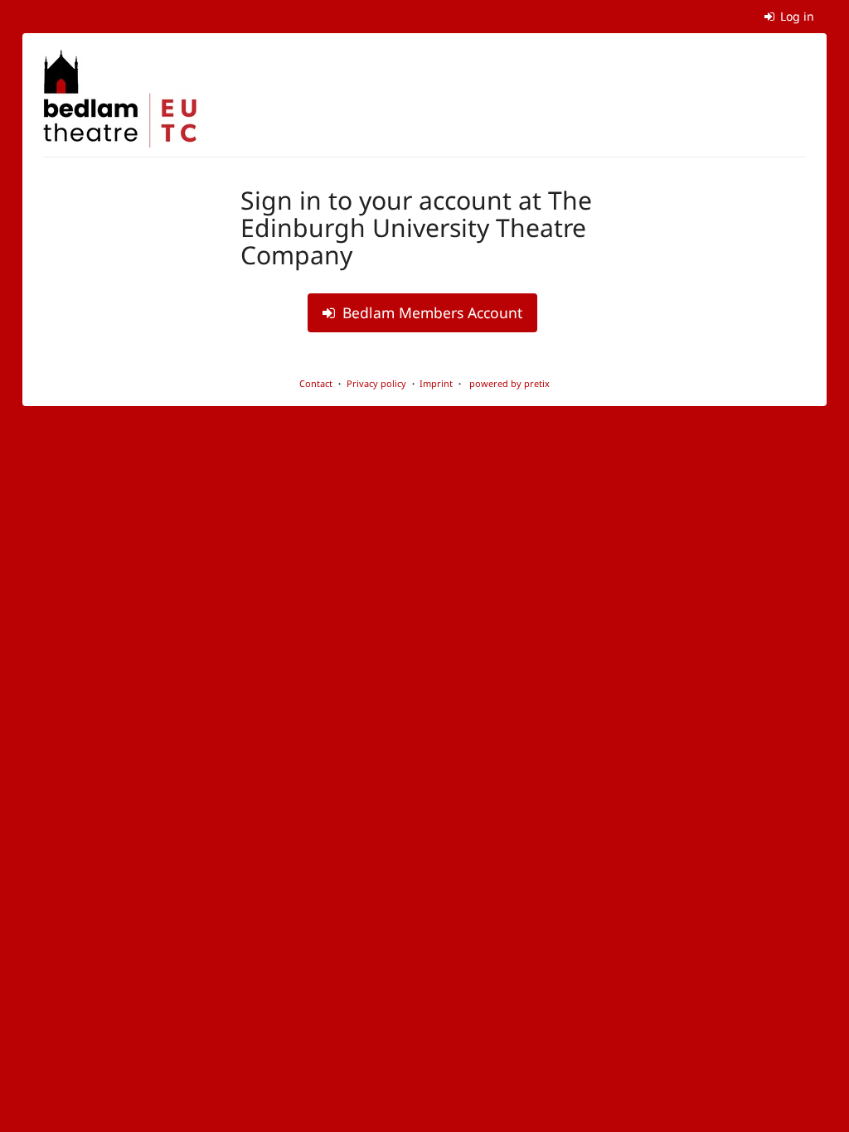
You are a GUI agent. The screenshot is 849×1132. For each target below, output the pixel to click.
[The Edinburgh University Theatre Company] (120, 99)
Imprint (436, 383)
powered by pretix (509, 383)
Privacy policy (376, 383)
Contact (315, 383)
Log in (795, 16)
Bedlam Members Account (430, 312)
